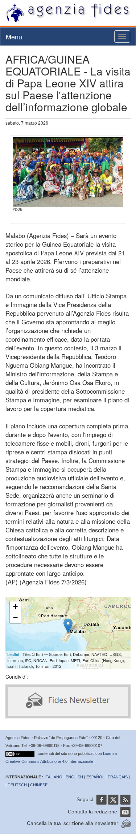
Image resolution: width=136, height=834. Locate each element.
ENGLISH (74, 777)
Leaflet (13, 654)
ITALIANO (53, 777)
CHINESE (39, 785)
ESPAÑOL (95, 777)
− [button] (15, 617)
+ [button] (15, 606)
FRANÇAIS (118, 777)
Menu (14, 36)
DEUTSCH (17, 785)
